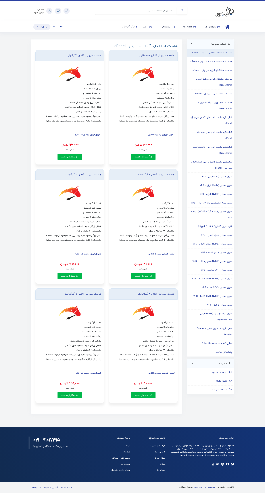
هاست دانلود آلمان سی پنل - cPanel (213, 93)
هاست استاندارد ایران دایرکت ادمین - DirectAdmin (213, 82)
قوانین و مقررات (157, 445)
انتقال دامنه (222, 381)
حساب (40, 9)
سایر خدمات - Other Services (217, 343)
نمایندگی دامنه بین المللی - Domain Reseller (214, 331)
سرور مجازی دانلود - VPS (219, 305)
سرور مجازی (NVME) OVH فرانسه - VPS (212, 278)
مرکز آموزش (129, 26)
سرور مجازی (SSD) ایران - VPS (217, 176)
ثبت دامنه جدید (220, 372)
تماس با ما (58, 26)
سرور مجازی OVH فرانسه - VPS (216, 270)
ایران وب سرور (226, 438)
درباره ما (161, 470)
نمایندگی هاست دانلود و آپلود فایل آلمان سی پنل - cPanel (211, 165)
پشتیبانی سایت (224, 352)
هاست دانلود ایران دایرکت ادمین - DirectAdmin (215, 105)
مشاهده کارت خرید (218, 389)
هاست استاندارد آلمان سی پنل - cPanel (212, 52)
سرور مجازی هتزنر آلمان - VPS (216, 235)
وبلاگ (162, 464)
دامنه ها (187, 26)
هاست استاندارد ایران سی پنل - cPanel (212, 70)
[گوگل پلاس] (222, 464)
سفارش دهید (142, 157)
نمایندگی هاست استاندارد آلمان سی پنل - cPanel (211, 120)
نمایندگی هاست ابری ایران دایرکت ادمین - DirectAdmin (211, 150)
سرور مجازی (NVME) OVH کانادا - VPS (212, 296)
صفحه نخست (66, 487)
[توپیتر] (232, 464)
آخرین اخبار (159, 451)
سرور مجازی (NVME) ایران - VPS (216, 194)
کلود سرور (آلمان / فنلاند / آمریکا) (215, 226)
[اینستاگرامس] (213, 464)
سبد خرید (125, 464)
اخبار (145, 26)
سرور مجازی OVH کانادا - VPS (217, 287)
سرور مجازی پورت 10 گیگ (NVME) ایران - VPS (211, 214)
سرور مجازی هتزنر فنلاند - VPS (216, 252)
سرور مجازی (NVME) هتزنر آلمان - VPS (212, 244)
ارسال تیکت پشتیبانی (120, 470)
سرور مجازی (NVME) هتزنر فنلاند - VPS (212, 261)
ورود (128, 445)
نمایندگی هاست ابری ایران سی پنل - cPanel (214, 135)
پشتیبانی (165, 26)
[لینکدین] (217, 464)
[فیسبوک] (227, 464)
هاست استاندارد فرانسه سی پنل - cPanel (211, 61)
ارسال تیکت (41, 26)
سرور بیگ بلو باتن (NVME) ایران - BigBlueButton (215, 316)
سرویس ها (210, 26)
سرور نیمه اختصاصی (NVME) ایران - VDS (211, 203)
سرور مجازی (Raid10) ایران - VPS (216, 185)
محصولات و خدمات (121, 458)
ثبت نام (126, 451)
